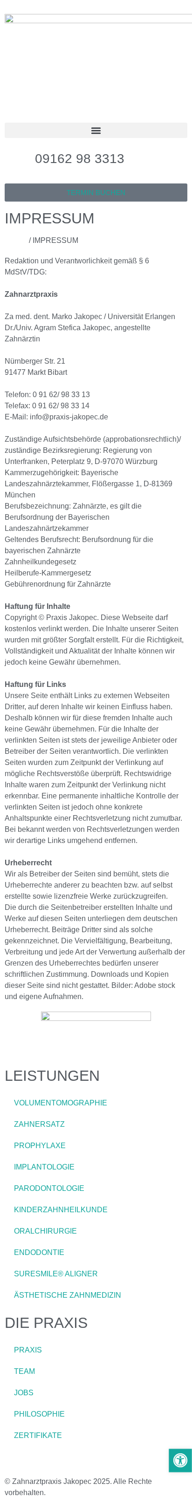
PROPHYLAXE (40, 1146)
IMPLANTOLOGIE (44, 1167)
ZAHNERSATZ (39, 1124)
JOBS (24, 1393)
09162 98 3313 (79, 158)
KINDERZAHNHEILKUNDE (61, 1210)
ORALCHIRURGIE (45, 1231)
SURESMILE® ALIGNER (56, 1274)
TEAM (24, 1371)
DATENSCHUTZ (84, 1461)
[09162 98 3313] (16, 158)
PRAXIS (28, 1350)
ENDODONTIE (39, 1252)
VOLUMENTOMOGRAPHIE (60, 1103)
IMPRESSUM (27, 1461)
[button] (96, 130)
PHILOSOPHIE (39, 1414)
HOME (16, 240)
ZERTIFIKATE (38, 1435)
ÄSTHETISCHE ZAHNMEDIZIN (67, 1295)
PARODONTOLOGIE (49, 1188)
